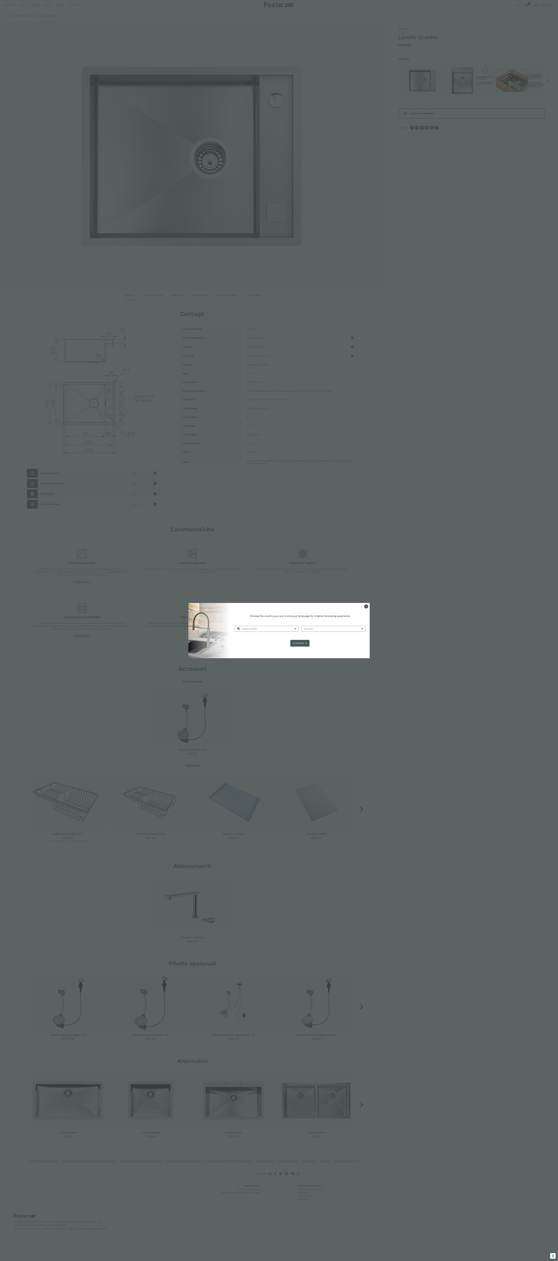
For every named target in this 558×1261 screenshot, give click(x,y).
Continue (298, 643)
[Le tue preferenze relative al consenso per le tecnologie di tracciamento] (553, 1256)
